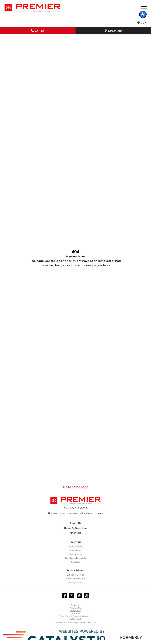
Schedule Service (75, 574)
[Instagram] (79, 595)
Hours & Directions (75, 528)
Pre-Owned (75, 550)
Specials (75, 561)
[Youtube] (86, 595)
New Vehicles (75, 546)
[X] (71, 595)
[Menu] (144, 6)
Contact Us (75, 605)
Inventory (75, 541)
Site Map (76, 613)
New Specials (75, 554)
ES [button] (142, 22)
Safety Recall (75, 582)
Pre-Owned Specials (75, 557)
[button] (143, 14)
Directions (115, 30)
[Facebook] (64, 595)
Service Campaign (75, 578)
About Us (75, 523)
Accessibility (75, 607)
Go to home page (75, 486)
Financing (75, 532)
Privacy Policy (75, 610)
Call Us (40, 30)
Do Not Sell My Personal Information (75, 616)
